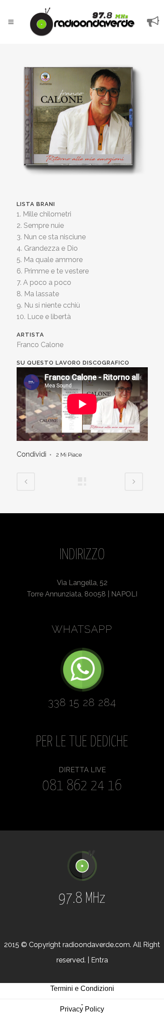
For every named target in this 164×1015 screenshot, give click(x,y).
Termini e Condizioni (82, 988)
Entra (99, 960)
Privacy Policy (82, 1009)
